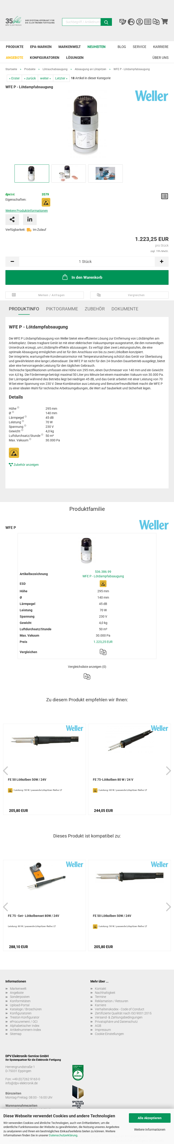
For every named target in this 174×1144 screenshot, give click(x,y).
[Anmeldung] (139, 22)
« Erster (14, 78)
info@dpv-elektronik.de (21, 1083)
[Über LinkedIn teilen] (30, 219)
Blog (122, 47)
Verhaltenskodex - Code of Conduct (119, 1009)
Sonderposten (20, 997)
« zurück (30, 78)
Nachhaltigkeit (105, 992)
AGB (98, 1025)
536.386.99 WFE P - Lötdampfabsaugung (103, 574)
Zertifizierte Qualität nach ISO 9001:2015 (123, 1013)
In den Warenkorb (87, 277)
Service (139, 47)
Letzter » (61, 78)
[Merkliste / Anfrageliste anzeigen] (148, 22)
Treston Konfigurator (24, 1017)
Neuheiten (96, 47)
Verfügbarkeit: (15, 229)
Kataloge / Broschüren (26, 1009)
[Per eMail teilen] (12, 219)
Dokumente (124, 309)
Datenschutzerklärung (63, 1135)
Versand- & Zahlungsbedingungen (119, 1017)
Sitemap (16, 1034)
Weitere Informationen (149, 1129)
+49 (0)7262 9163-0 (26, 1079)
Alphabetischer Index (24, 1025)
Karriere (161, 47)
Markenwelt (69, 47)
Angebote (14, 58)
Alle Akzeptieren (150, 1118)
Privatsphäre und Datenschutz (116, 1021)
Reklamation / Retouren (111, 1001)
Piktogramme (62, 309)
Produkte (14, 47)
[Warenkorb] (164, 22)
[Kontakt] (123, 22)
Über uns (160, 58)
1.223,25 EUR (103, 642)
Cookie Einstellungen (109, 1034)
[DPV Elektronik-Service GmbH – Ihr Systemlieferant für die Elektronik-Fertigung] (30, 23)
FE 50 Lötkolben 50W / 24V (27, 779)
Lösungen (75, 58)
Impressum (103, 1030)
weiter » (45, 78)
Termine (100, 997)
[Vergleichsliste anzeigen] (156, 22)
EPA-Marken (41, 47)
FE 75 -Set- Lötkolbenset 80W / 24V (33, 916)
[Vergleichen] (103, 652)
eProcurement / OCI (24, 1021)
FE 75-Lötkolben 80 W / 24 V (113, 779)
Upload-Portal (19, 1005)
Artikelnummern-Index (25, 1030)
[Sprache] (131, 22)
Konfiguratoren (44, 58)
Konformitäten (20, 1001)
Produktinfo (24, 309)
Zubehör (95, 309)
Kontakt (100, 988)
